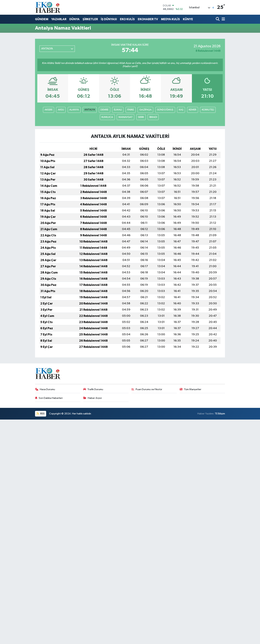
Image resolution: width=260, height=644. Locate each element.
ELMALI (118, 109)
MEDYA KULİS (170, 19)
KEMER (192, 109)
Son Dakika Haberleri (51, 398)
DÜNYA (74, 19)
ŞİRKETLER (90, 19)
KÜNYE (188, 19)
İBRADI (153, 117)
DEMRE (104, 109)
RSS (42, 413)
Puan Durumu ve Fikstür (149, 389)
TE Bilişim (220, 413)
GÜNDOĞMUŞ (165, 109)
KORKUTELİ (208, 109)
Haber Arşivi (95, 398)
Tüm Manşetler (192, 389)
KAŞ (181, 109)
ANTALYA (89, 109)
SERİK (141, 117)
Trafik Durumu (95, 389)
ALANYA (74, 109)
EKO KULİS (127, 19)
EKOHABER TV (148, 19)
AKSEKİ (48, 109)
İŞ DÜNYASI (109, 19)
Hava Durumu (47, 389)
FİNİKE (130, 109)
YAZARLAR (58, 19)
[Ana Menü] (222, 19)
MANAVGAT (126, 117)
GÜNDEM (41, 19)
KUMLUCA (107, 117)
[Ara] (218, 19)
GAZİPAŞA (145, 109)
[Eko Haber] (48, 7)
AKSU (61, 109)
